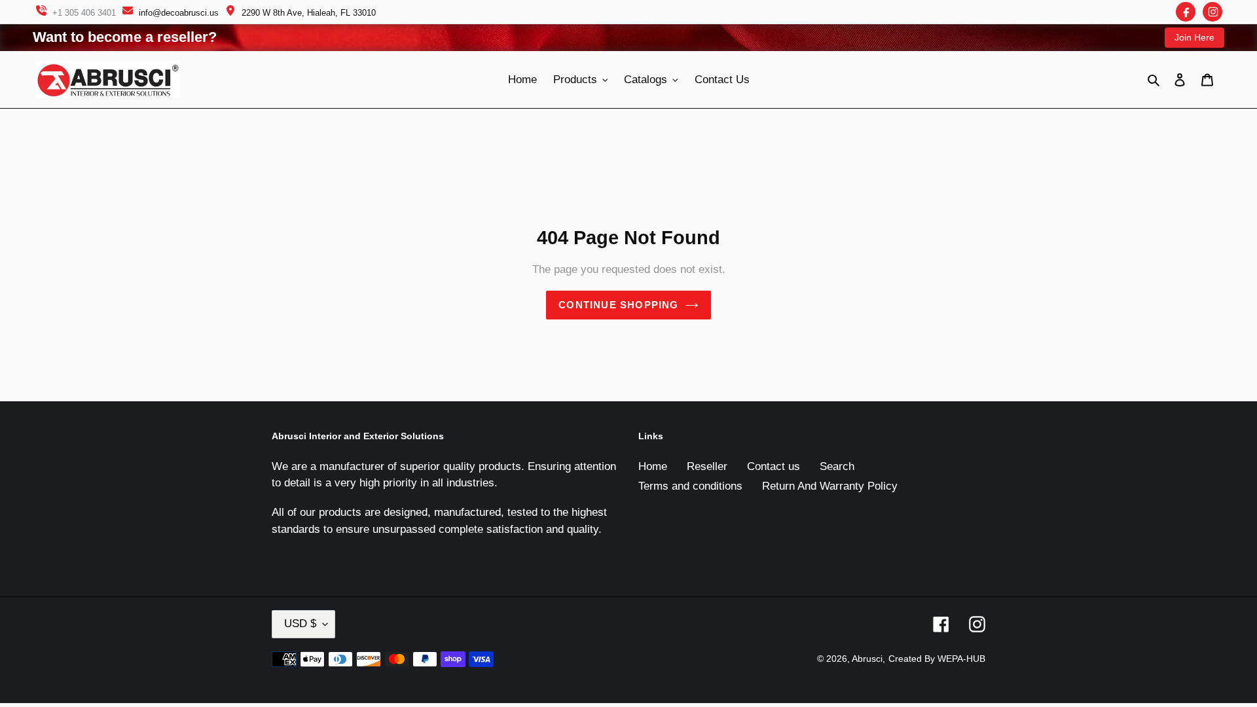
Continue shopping (618, 304)
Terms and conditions (690, 486)
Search (837, 466)
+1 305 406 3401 (84, 13)
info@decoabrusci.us (179, 13)
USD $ (300, 623)
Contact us (773, 466)
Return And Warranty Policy (830, 486)
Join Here (1194, 37)
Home (652, 466)
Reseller (707, 466)
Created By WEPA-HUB (936, 658)
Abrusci (867, 658)
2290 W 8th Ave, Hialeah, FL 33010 (309, 13)
